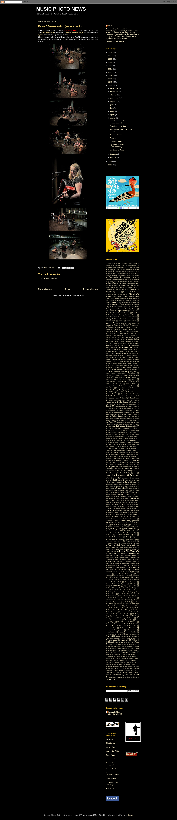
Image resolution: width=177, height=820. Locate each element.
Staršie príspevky (90, 289)
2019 (110, 66)
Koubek (115, 452)
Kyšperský (123, 462)
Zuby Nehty (112, 677)
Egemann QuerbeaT (112, 351)
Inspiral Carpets (118, 412)
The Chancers (112, 612)
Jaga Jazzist (120, 418)
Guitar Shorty (110, 388)
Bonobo (134, 300)
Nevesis (121, 522)
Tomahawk (117, 624)
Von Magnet (115, 654)
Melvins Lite (109, 496)
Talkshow (136, 602)
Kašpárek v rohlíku (125, 442)
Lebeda (127, 469)
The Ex (136, 608)
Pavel (110, 26)
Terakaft (120, 606)
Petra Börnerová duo (118, 126)
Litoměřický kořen (116, 475)
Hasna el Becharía (133, 390)
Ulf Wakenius (133, 636)
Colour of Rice (118, 319)
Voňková (133, 654)
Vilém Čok (111, 648)
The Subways (121, 618)
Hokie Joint (127, 396)
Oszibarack (109, 535)
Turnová (119, 634)
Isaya (119, 414)
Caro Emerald (110, 310)
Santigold (128, 575)
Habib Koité (128, 388)
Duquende (114, 347)
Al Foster (136, 267)
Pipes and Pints (131, 549)
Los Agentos (125, 478)
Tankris (127, 603)
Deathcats (123, 333)
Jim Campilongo (124, 428)
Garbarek (117, 375)
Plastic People (111, 551)
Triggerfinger (110, 632)
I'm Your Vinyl (110, 408)
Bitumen (108, 296)
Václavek (124, 640)
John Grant (111, 432)
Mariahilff (108, 490)
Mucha (122, 512)
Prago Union (109, 557)
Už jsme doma (111, 640)
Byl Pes (126, 306)
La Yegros (119, 464)
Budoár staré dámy (125, 304)
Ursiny (135, 638)
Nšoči (137, 526)
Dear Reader (112, 333)
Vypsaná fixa (120, 656)
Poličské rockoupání (113, 555)
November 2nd (128, 526)
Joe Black (117, 430)
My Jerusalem (121, 514)
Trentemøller (131, 630)
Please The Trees (127, 551)
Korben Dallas (131, 450)
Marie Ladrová (118, 490)
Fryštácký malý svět (129, 372)
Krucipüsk (113, 456)
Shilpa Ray (133, 584)
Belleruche (115, 287)
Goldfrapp (108, 384)
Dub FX (129, 343)
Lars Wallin (127, 466)
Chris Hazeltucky (120, 406)
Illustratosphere (110, 410)
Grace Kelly (130, 384)
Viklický (136, 646)
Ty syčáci (109, 636)
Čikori (125, 325)
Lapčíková (119, 466)
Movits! (110, 512)
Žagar (128, 677)
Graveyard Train (111, 386)
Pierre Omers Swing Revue (128, 547)
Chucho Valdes (132, 406)
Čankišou (108, 325)
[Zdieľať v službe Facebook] (70, 268)
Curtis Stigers (132, 323)
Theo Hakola (129, 620)
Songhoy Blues (134, 592)
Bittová (132, 294)
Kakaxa (108, 438)
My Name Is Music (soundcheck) (117, 146)
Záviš (117, 672)
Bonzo (115, 303)
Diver (110, 341)
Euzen (130, 357)
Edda (135, 349)
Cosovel (121, 320)
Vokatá (133, 652)
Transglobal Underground (114, 630)
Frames (110, 367)
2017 (110, 69)
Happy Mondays (120, 390)
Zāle (135, 670)
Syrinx (122, 602)
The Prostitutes (117, 616)
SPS (132, 596)
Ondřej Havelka (124, 531)
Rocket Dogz (126, 570)
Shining (108, 585)
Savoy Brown (119, 577)
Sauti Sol (110, 577)
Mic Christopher (122, 498)
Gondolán (119, 384)
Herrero (123, 394)
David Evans (133, 329)
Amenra (126, 269)
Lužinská (108, 484)
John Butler (135, 430)
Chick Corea (121, 404)
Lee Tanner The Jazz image (112, 784)
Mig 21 (107, 500)
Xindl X (117, 668)
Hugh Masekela (123, 400)
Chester (134, 402)
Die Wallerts (129, 337)
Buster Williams (116, 306)
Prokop (110, 561)
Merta (129, 496)
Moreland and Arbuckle (113, 510)
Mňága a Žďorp (117, 504)
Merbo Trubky (120, 496)
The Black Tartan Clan (118, 608)
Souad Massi (128, 594)
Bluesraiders (133, 298)
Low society (135, 478)
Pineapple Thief (118, 549)
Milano (122, 500)
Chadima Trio (110, 402)
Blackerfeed (117, 296)
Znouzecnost (116, 675)
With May (108, 662)
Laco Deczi (129, 464)
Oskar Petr (121, 533)
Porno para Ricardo (130, 555)
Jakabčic (114, 420)
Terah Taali (111, 606)
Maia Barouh (109, 486)
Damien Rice (109, 329)
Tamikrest (119, 603)
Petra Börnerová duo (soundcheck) (118, 122)
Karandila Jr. (109, 440)
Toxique (122, 628)
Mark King (114, 492)
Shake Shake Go (130, 582)
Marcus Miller (121, 488)
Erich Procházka (119, 355)
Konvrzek (109, 450)
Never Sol (112, 523)
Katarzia (136, 442)
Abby (124, 263)
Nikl (112, 525)
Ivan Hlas (127, 414)
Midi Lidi (133, 498)
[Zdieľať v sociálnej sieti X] (68, 268)
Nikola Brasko (120, 525)
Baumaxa (131, 283)
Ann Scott (129, 271)
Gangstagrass (132, 373)
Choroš (108, 406)
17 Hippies (109, 263)
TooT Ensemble (121, 626)
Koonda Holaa (119, 450)
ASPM (130, 275)
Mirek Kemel (115, 502)
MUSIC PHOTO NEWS (61, 9)
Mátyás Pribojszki (124, 494)
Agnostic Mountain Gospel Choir (115, 267)
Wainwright (109, 658)
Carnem (134, 309)
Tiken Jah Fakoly (122, 622)
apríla (112, 115)
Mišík (107, 504)
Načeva (134, 516)
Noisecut (118, 526)
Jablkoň (114, 416)
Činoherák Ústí (134, 325)
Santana (120, 575)
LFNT (109, 473)
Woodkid (108, 664)
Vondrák (124, 654)
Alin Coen (110, 269)
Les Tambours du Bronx (113, 470)
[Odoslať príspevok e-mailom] (59, 268)
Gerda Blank (131, 378)
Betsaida (118, 292)
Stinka (116, 598)
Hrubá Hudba (134, 398)
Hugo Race (133, 400)
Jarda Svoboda (119, 426)
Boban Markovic (117, 300)
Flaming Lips (135, 365)
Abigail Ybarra (133, 263)
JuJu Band (109, 434)
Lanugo (110, 467)
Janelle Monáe (118, 424)
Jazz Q (108, 428)
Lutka (134, 482)
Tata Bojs (135, 604)
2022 (110, 59)
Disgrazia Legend (119, 339)
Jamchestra (122, 420)
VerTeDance (132, 644)
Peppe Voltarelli (131, 541)
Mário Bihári (129, 490)
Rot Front (128, 571)
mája (112, 111)
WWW (110, 668)
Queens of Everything (121, 563)
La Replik (110, 464)
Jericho (114, 428)
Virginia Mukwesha (122, 648)
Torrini (107, 628)
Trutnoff (122, 632)
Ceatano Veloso (112, 313)
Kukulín (108, 458)
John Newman (122, 432)
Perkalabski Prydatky (112, 543)
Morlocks (127, 510)
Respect (136, 568)
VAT (122, 642)
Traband (132, 628)
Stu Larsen (133, 598)
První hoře (119, 561)
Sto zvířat (124, 598)
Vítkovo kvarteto (113, 650)
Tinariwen (108, 624)
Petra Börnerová (127, 545)
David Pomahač (120, 331)
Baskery (116, 283)
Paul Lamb (117, 541)
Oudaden (108, 537)
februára (113, 154)
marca (113, 118)
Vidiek (130, 646)
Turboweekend (110, 634)
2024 (110, 52)
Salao (114, 575)
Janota (137, 424)
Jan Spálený (120, 422)
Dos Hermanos (119, 343)
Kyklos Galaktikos (111, 462)
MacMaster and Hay (131, 484)
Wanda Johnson (116, 135)
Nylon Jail (111, 529)
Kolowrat (133, 448)
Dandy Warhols (121, 329)
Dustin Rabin (110, 755)
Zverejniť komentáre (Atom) (74, 295)
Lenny (135, 468)
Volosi (107, 654)
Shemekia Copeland (120, 584)
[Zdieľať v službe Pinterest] (73, 268)
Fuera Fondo (110, 373)
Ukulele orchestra (121, 636)
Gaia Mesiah (121, 373)
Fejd (109, 363)
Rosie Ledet (114, 138)
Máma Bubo (133, 486)
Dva (130, 347)
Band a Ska (113, 281)
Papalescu (136, 537)
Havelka (110, 392)
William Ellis (110, 789)
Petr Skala (136, 543)
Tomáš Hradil (128, 624)
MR (116, 512)
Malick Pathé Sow (121, 486)
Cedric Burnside (125, 313)
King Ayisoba (122, 446)
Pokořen (117, 553)
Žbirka (135, 677)
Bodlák (127, 300)
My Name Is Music (117, 150)
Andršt (110, 271)
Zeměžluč (131, 672)
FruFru (108, 372)
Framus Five (119, 367)
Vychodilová (109, 656)
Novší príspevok (45, 289)
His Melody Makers (114, 396)
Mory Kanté (135, 510)
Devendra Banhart (111, 337)
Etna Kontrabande (111, 357)
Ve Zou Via (129, 642)
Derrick (126, 335)
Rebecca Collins (120, 567)
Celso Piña (135, 313)
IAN (119, 408)
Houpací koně (113, 398)
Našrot (120, 519)
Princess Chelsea (126, 559)
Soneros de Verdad (121, 592)
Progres (136, 559)
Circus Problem (132, 315)
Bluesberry (123, 298)
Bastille (124, 283)
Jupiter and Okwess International (124, 434)
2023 (110, 56)
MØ (128, 504)
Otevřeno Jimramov (123, 535)
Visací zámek (135, 648)
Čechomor (117, 325)
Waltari (117, 658)
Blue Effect (128, 296)
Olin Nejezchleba (130, 529)
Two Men (134, 634)
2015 (110, 76)
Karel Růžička (131, 440)
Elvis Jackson (110, 353)
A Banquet (117, 263)
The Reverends (130, 616)
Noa (137, 525)
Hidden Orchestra (133, 394)
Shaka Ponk (117, 582)
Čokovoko (120, 327)
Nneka (132, 525)
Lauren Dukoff (111, 747)
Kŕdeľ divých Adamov (127, 454)
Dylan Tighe (116, 349)
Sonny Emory (112, 594)
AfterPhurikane (132, 265)
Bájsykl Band (129, 279)
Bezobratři (126, 292)
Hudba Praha (112, 400)
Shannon (108, 584)
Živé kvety (109, 679)
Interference (128, 412)
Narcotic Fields (110, 519)
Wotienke (109, 666)
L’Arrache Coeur (134, 462)
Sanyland (136, 575)
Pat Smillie (130, 539)
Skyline (112, 590)
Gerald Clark (118, 377)
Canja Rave (111, 309)
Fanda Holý (123, 361)
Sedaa (136, 578)
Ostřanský (133, 533)
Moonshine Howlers (120, 508)
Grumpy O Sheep (130, 386)
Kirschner (133, 446)
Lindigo (128, 473)
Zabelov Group (118, 670)
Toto (114, 628)
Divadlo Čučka (133, 339)
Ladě (137, 464)
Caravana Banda (123, 309)
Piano (115, 547)
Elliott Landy (110, 743)
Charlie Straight (122, 402)
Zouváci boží (128, 674)
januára (113, 157)
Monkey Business (119, 506)
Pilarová (108, 549)
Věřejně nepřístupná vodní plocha (116, 646)
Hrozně (124, 398)
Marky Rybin (124, 492)
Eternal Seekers (132, 355)
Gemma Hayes (127, 375)
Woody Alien (118, 664)
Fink (113, 365)
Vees (137, 642)
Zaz (123, 672)
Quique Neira (111, 565)
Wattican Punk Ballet (128, 660)
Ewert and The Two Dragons (122, 359)
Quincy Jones (135, 563)
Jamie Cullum (133, 420)
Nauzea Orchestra (130, 519)
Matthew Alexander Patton (112, 774)
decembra (114, 88)
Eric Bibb (131, 353)
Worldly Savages (131, 664)
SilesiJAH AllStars (111, 588)
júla (111, 105)
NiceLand (130, 522)
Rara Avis (136, 565)
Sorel (119, 594)
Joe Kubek (126, 430)
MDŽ (135, 494)
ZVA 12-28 (121, 677)
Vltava (115, 652)
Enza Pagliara (121, 353)
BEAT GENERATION (115, 714)
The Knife (122, 612)
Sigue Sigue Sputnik (130, 585)
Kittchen (108, 448)
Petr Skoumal (113, 545)
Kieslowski (122, 444)
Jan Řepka (109, 422)
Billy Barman (112, 294)
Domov (68, 289)
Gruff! (120, 386)
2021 (110, 62)
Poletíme (132, 553)
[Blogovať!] (66, 268)
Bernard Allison (121, 289)
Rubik (135, 571)
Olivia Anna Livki (111, 531)
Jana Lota (130, 422)
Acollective (109, 265)
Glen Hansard (121, 382)
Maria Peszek (133, 488)
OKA (120, 529)
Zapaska (109, 672)
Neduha (116, 520)
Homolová (136, 396)
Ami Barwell (110, 759)
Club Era (122, 317)
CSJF (108, 323)
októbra (113, 95)
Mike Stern (115, 500)
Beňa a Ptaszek (126, 287)
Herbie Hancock (113, 394)
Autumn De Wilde (112, 751)
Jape (109, 426)
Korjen (107, 452)
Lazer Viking (117, 468)
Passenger (121, 539)
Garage (108, 376)
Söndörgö (110, 592)
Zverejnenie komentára (49, 278)
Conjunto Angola (110, 320)
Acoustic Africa (119, 265)
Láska (135, 466)
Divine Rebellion (119, 341)
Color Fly (108, 319)
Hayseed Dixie (120, 392)
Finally (107, 365)
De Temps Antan (134, 331)
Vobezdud (124, 652)
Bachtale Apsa (118, 279)
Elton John (134, 351)
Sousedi (136, 594)
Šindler (129, 602)
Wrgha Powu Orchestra (132, 666)
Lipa (135, 473)
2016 (110, 72)
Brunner (114, 305)
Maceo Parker (118, 484)
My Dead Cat (110, 514)
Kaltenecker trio (117, 438)
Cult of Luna (120, 323)
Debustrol (108, 335)
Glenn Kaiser (133, 381)
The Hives (136, 610)
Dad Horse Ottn (132, 327)
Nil (127, 525)
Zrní (137, 674)
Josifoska (133, 432)
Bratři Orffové (125, 302)
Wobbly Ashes (119, 662)
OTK (135, 535)
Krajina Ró (124, 452)
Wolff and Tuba (131, 662)
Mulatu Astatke (132, 512)
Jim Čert (134, 428)
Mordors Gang (132, 508)
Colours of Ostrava (131, 319)
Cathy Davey (135, 310)
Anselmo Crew (112, 273)
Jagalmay (129, 418)
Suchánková (109, 599)
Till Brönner (133, 622)
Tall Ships (111, 603)
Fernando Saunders (119, 363)
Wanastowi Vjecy (127, 658)
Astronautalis (113, 277)
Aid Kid (129, 267)
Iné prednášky (114, 712)
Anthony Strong (123, 273)
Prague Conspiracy (122, 557)
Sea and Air (128, 577)
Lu (108, 480)
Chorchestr (132, 404)
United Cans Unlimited (112, 638)
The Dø (129, 608)
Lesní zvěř (127, 471)
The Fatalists (111, 610)
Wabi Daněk (132, 656)
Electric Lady (124, 351)
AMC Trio (119, 269)
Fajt (114, 361)
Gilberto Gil (124, 379)
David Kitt (108, 331)
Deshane (134, 335)
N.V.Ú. (126, 516)
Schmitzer (116, 586)
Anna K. (136, 271)
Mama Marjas (110, 488)
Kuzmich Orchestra (122, 460)
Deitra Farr (117, 335)
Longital (116, 478)
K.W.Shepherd (132, 436)
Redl (129, 567)
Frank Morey (116, 369)
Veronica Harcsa (121, 644)
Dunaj (128, 345)
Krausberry (114, 454)
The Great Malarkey (124, 610)
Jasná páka (132, 426)
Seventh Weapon (113, 579)
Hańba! (110, 390)
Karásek (119, 440)
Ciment (110, 315)
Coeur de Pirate (132, 317)
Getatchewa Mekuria (112, 379)
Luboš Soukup (129, 480)
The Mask (131, 612)
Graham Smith (111, 769)
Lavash (108, 469)
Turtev (127, 634)
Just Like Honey (120, 436)
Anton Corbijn (111, 779)
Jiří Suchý (109, 430)
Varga (116, 642)
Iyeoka (135, 414)
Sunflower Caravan (124, 599)
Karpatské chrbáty (111, 442)
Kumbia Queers (117, 458)
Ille (135, 408)
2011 (110, 161)
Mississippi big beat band (129, 502)
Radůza (127, 565)
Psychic (127, 561)
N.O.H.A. (117, 516)
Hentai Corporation (133, 392)
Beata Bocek (125, 285)
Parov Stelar (111, 539)
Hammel (136, 388)
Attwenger (108, 279)
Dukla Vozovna (118, 345)
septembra (114, 98)
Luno (127, 482)
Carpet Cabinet (122, 311)
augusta (113, 101)
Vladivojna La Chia (126, 650)
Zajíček (128, 670)
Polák (125, 553)
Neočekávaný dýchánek (130, 521)
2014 (110, 79)
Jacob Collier (109, 418)
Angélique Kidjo (119, 271)
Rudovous (109, 574)
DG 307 (121, 337)
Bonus (108, 303)
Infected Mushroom (125, 410)
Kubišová (133, 456)
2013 (110, 82)
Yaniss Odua (127, 668)
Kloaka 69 (124, 448)
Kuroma (127, 458)
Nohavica (110, 526)
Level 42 (136, 470)
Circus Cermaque (120, 315)
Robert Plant (113, 569)
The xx (131, 618)
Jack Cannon (124, 416)
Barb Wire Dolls (134, 281)
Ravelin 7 (110, 567)
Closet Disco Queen (112, 317)
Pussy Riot (109, 563)
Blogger (130, 815)
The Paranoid (117, 614)
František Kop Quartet (130, 369)
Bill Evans (135, 292)
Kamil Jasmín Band (131, 438)
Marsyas (134, 492)
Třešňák (133, 632)
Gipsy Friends (110, 381)
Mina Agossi (130, 500)
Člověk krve (111, 327)
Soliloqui (136, 590)
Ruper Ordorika (119, 574)
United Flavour (125, 638)
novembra (114, 92)
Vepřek (110, 644)
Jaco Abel (134, 416)
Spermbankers (112, 596)
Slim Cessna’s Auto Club (124, 590)
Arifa (132, 273)
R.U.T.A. (120, 565)
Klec (116, 448)
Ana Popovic (135, 269)
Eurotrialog (122, 357)
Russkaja (129, 574)
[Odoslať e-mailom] (63, 268)
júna (112, 108)
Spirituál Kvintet (116, 141)
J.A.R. (107, 416)
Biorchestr (123, 294)
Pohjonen (108, 553)
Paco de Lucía (118, 537)
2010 (110, 165)
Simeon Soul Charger (124, 588)
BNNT (107, 300)
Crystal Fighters (131, 320)
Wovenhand (118, 666)
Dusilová (122, 347)
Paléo (128, 537)
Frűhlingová (116, 371)
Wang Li (116, 660)
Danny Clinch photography (111, 764)
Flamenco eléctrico (123, 365)
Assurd (137, 275)
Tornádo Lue (133, 626)
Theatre (119, 620)
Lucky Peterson (117, 482)
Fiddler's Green (132, 363)
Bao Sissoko (123, 281)
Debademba (132, 333)
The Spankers (110, 618)
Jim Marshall (110, 739)
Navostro (108, 520)
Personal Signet (125, 543)
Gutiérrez (119, 388)
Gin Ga (134, 379)
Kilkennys (132, 444)
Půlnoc (135, 561)
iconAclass (127, 408)
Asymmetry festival (129, 277)
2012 (110, 85)
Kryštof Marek (123, 456)
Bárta (109, 283)
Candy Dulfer (135, 306)
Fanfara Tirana (134, 361)
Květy (133, 460)
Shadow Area (127, 579)
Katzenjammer (112, 444)
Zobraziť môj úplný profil (115, 41)
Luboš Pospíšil (117, 480)
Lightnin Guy (119, 473)
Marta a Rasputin (111, 494)
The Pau (126, 614)
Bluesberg (115, 298)
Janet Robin (128, 424)
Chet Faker (109, 404)
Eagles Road (127, 349)
